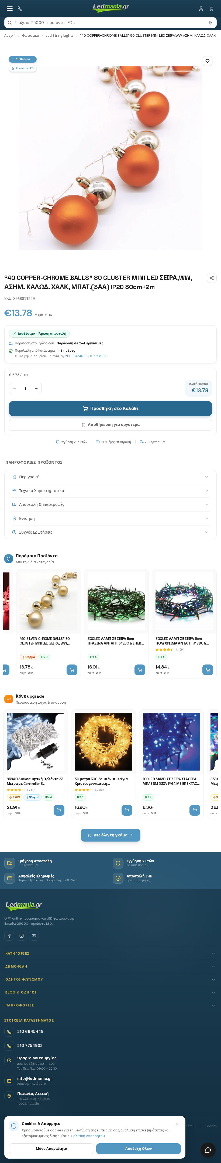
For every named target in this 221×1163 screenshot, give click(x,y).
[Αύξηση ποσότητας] (36, 388)
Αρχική (10, 35)
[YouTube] (34, 936)
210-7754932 (96, 356)
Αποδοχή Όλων (138, 1148)
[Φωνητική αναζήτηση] (210, 22)
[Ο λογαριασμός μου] (201, 8)
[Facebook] (9, 936)
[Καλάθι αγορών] (211, 8)
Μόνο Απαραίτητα (51, 1148)
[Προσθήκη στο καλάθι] (72, 669)
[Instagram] (21, 936)
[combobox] (110, 22)
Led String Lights (60, 35)
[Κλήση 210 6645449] (20, 8)
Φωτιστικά (30, 35)
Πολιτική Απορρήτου (88, 1136)
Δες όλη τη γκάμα (110, 835)
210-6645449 (75, 356)
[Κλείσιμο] (177, 1124)
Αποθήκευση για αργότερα (114, 424)
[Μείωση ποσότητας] (14, 388)
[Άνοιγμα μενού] (9, 8)
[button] (110, 953)
